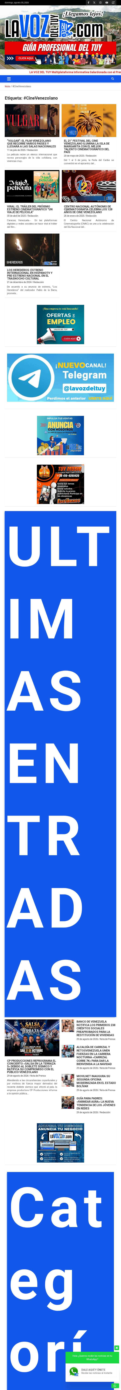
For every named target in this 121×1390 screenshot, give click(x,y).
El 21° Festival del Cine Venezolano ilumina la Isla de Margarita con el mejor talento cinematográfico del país (86, 146)
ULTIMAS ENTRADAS (60, 764)
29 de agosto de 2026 (18, 1075)
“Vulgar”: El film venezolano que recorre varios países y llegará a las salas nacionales (31, 143)
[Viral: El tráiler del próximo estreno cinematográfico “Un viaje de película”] (32, 186)
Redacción (32, 150)
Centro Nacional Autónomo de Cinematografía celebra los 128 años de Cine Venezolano (88, 209)
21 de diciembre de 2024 (19, 282)
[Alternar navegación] (9, 78)
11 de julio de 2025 (16, 150)
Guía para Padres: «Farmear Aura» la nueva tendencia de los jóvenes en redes (96, 1103)
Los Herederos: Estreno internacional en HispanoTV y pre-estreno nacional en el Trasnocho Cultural (29, 274)
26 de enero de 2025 (74, 216)
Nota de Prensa (38, 1075)
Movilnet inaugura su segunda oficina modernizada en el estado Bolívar (96, 1081)
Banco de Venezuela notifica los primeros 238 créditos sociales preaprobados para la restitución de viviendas (96, 1028)
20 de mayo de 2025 (74, 155)
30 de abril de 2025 (16, 216)
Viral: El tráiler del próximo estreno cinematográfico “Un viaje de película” (30, 209)
